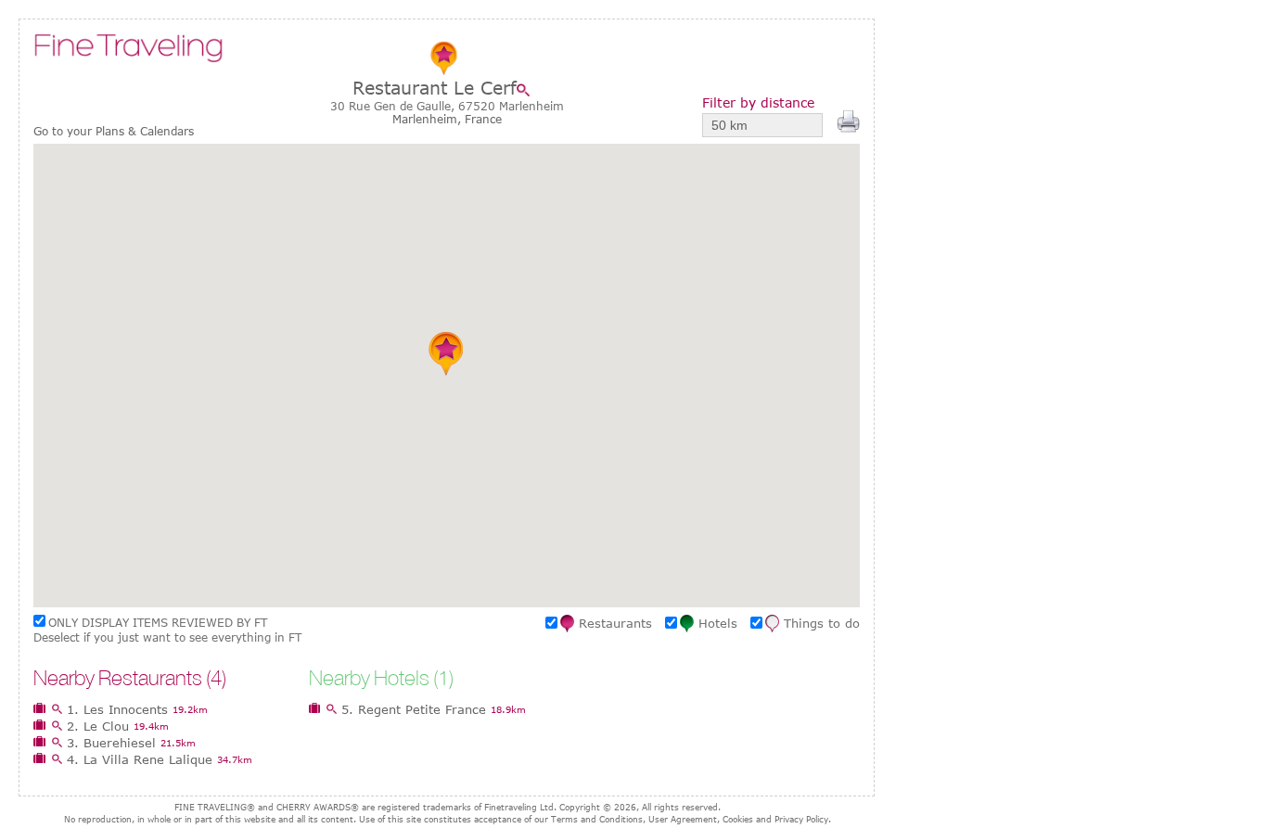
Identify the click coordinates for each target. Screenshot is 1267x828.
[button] (447, 353)
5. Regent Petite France (413, 709)
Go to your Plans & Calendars (113, 131)
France (483, 118)
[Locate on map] (528, 89)
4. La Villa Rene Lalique (139, 759)
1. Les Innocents (117, 709)
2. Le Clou (98, 726)
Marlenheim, (428, 118)
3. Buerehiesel (111, 742)
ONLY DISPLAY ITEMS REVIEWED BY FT (157, 622)
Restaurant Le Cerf (434, 87)
